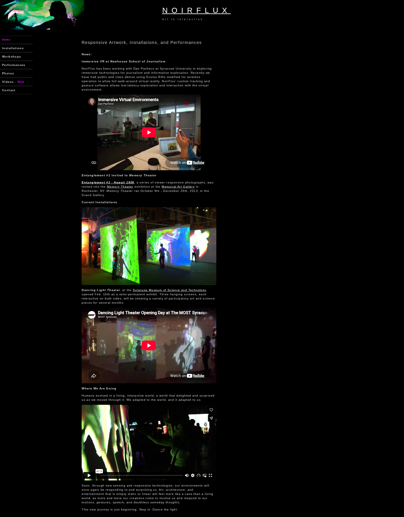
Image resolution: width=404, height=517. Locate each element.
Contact (9, 90)
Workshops (11, 56)
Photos (8, 73)
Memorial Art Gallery (178, 186)
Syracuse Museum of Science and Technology (169, 290)
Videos (13, 81)
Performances (13, 65)
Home (6, 39)
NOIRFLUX (196, 10)
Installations (13, 48)
